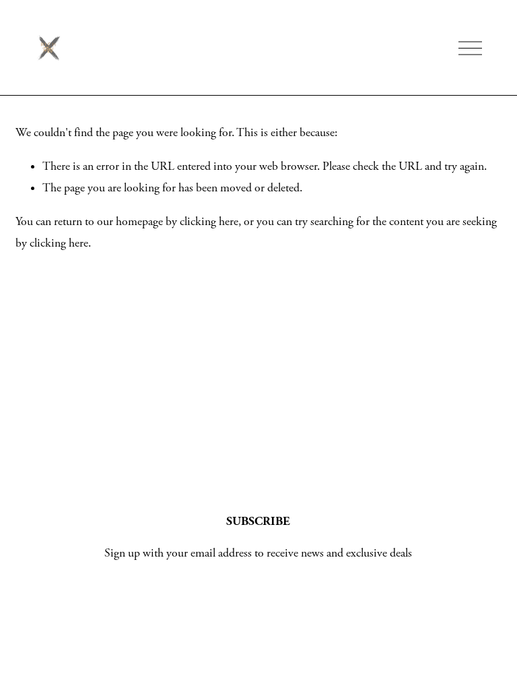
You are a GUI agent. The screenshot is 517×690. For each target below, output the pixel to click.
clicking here (209, 221)
